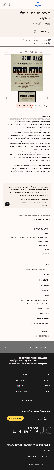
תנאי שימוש (40, 105)
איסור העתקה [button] (25, 105)
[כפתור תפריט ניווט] (47, 4)
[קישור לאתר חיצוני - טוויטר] (32, 431)
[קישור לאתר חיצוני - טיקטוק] (20, 431)
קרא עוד (28, 400)
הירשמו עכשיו (15, 418)
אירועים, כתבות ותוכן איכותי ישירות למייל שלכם (40, 418)
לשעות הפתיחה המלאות (38, 456)
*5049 (47, 450)
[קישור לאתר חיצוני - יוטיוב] (14, 431)
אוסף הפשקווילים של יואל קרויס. (36, 40)
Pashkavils (42, 336)
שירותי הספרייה (38, 347)
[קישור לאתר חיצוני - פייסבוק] (37, 431)
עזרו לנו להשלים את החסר (39, 219)
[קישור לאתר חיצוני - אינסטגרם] (26, 431)
